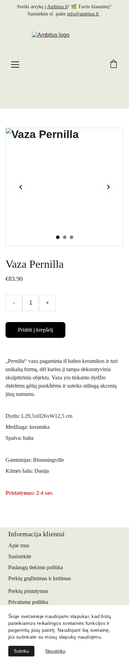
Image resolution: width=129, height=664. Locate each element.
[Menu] (15, 64)
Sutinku (21, 651)
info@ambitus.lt (83, 13)
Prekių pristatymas (28, 591)
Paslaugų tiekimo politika (35, 567)
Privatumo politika (28, 602)
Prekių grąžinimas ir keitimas (39, 578)
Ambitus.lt (57, 6)
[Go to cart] (113, 64)
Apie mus (18, 545)
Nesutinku (55, 651)
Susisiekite (19, 556)
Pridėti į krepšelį (35, 330)
